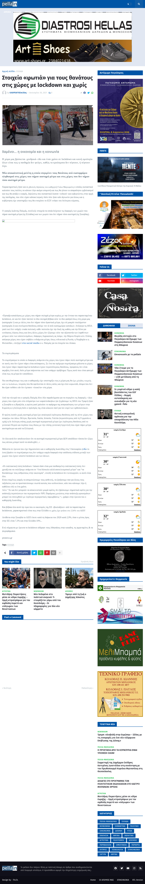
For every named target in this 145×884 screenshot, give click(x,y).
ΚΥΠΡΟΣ (103, 849)
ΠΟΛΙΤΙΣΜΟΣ (118, 840)
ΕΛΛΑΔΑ (19, 71)
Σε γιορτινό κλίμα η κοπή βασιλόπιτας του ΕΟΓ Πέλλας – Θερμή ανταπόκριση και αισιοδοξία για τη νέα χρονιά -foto (127, 396)
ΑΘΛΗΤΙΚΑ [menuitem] (87, 12)
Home (93, 880)
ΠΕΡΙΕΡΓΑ (136, 845)
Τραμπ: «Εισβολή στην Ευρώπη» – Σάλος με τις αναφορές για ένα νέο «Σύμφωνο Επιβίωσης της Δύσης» (120, 737)
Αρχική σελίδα (8, 71)
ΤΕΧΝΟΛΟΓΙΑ (117, 849)
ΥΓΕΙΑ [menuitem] (64, 12)
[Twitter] (88, 93)
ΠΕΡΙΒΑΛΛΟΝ (105, 845)
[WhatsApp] (92, 93)
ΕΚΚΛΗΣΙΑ (104, 835)
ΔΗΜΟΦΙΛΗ (109, 325)
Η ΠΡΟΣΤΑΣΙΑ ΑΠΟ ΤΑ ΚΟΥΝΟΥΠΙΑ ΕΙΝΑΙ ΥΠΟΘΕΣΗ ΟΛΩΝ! (117, 751)
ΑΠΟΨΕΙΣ (133, 840)
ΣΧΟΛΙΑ (131, 325)
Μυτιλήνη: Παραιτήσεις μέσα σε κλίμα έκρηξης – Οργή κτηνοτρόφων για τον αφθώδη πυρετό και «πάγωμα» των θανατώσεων (16, 601)
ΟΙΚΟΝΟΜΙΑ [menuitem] (52, 12)
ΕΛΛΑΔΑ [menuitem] (18, 12)
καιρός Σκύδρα (120, 430)
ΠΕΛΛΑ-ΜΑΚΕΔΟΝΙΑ (108, 821)
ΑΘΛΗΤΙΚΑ (128, 835)
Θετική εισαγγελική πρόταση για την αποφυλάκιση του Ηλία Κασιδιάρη (126, 418)
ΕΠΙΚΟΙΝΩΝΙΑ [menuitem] (112, 12)
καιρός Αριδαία (120, 512)
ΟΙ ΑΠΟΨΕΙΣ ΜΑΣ (106, 880)
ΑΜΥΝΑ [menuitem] (99, 12)
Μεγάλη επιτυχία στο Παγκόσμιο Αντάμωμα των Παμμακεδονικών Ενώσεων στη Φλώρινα (128, 340)
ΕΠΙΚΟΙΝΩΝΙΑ (134, 849)
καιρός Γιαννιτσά (119, 457)
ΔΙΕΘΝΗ (118, 831)
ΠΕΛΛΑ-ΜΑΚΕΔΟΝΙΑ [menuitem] (34, 12)
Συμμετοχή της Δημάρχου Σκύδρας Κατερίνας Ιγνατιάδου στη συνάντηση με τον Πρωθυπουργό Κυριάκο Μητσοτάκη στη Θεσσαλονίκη (120, 767)
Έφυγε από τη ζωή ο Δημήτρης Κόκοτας (75, 596)
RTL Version (137, 880)
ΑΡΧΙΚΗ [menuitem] (7, 12)
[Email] (53, 552)
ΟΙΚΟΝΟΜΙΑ (105, 831)
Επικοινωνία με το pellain (127, 354)
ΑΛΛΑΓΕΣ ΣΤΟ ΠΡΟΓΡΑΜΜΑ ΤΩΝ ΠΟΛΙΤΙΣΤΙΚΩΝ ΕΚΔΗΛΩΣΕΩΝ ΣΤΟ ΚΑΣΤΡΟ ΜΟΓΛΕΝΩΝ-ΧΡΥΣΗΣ (119, 784)
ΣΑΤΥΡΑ (103, 854)
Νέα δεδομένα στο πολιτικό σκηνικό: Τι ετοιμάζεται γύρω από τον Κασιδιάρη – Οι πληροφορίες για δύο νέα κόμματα (47, 601)
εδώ (85, 449)
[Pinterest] (47, 552)
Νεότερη (7, 688)
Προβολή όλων (87, 562)
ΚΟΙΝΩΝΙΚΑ (105, 826)
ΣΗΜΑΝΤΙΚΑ (120, 826)
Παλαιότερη (87, 688)
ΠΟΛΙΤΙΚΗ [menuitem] (74, 12)
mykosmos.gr (120, 571)
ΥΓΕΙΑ (129, 831)
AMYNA (114, 854)
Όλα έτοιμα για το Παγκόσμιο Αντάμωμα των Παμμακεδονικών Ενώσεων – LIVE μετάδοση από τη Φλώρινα (128, 374)
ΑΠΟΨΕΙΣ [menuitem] (126, 12)
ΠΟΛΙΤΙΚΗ (134, 826)
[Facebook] (84, 93)
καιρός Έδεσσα (120, 484)
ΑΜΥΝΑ (116, 835)
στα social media (30, 343)
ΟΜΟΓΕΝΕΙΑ (121, 845)
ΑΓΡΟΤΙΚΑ (104, 840)
